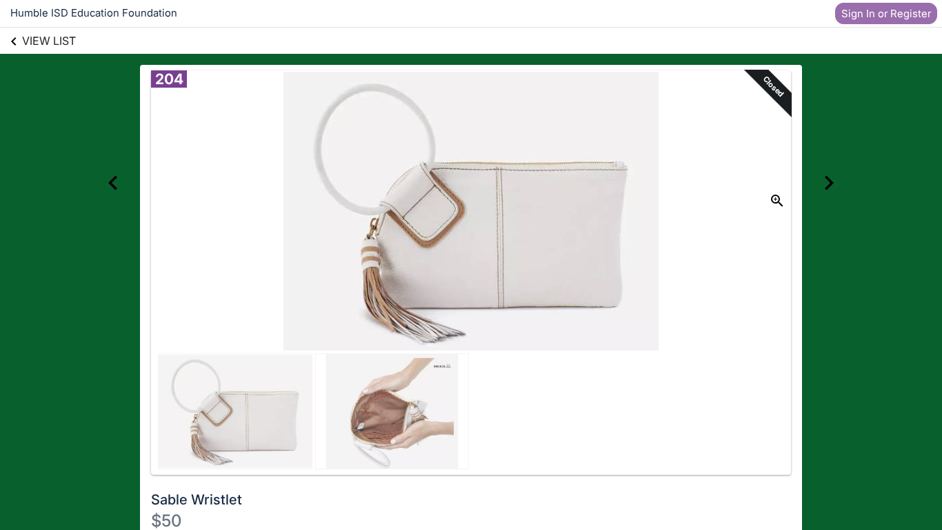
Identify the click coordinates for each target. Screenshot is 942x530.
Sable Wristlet (196, 499)
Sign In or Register (886, 13)
